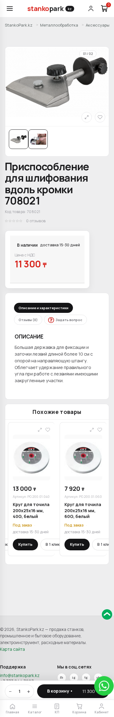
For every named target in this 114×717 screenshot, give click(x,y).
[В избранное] (100, 117)
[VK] (73, 677)
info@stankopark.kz (20, 675)
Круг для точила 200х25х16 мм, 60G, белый (82, 510)
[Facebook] (61, 677)
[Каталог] (10, 8)
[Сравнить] (86, 117)
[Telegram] (86, 677)
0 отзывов (36, 220)
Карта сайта (12, 649)
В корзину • (73, 691)
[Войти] (91, 8)
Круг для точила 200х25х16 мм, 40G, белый (31, 510)
